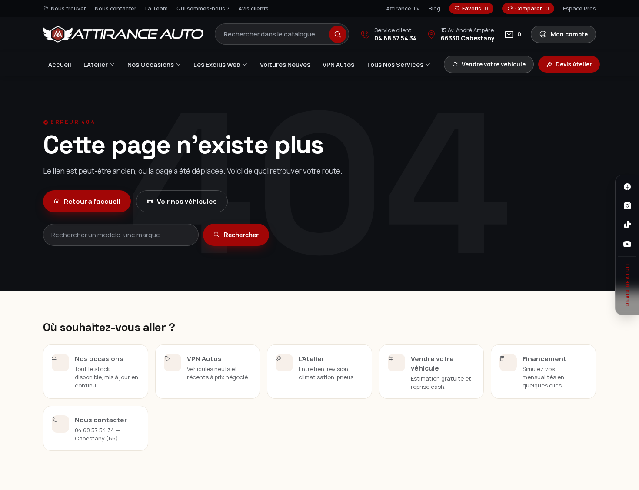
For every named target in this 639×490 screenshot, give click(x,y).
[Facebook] (627, 187)
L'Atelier (95, 64)
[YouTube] (627, 244)
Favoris (475, 8)
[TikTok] (627, 225)
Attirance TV (403, 8)
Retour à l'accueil (92, 201)
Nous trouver (68, 8)
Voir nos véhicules (187, 201)
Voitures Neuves (285, 64)
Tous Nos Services (394, 64)
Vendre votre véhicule (494, 64)
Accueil (59, 64)
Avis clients (253, 8)
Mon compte (569, 34)
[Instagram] (627, 206)
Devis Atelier (574, 64)
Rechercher (241, 234)
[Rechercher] (337, 34)
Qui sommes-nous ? (203, 8)
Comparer (532, 8)
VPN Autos (338, 64)
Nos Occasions (150, 64)
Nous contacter (115, 8)
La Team (156, 8)
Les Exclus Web (216, 64)
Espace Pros (579, 8)
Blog (434, 8)
